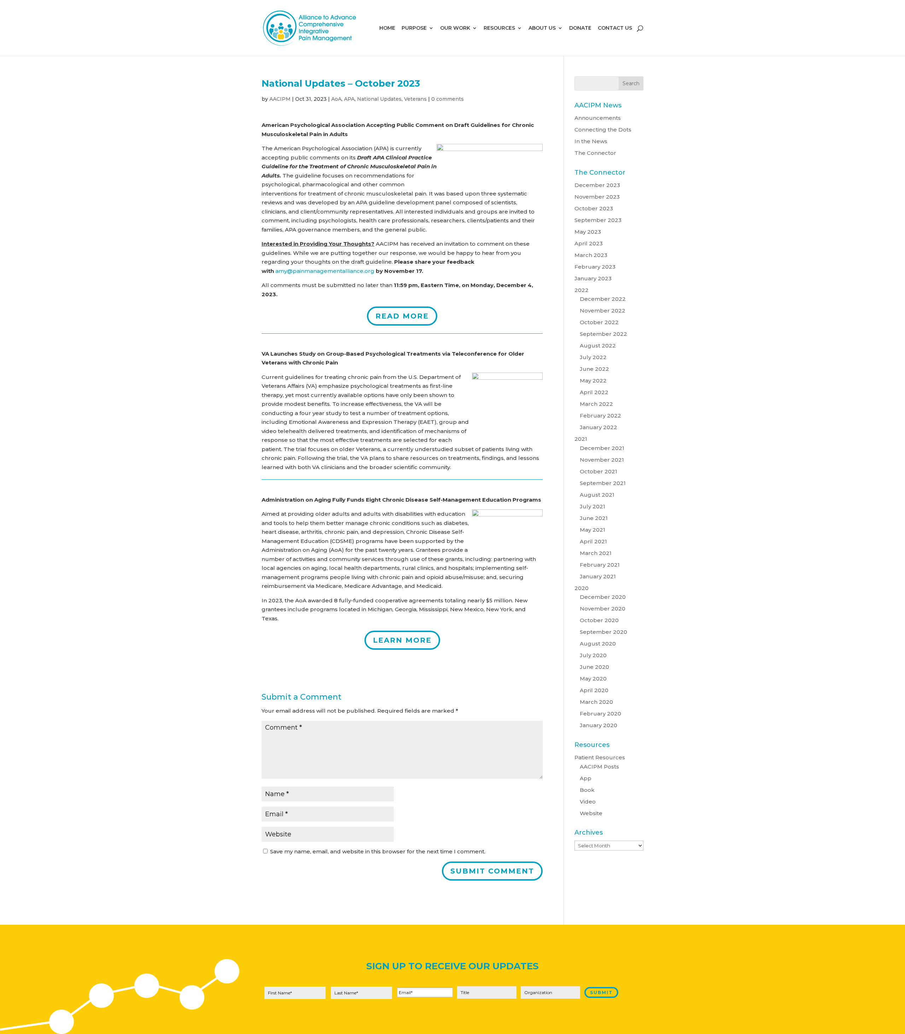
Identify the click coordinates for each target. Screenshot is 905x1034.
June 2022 (594, 369)
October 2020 (599, 620)
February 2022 (600, 415)
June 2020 (594, 667)
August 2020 (598, 643)
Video (588, 801)
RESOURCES (499, 28)
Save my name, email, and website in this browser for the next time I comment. (377, 851)
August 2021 (597, 494)
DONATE (580, 28)
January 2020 (598, 725)
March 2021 (596, 553)
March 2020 (596, 702)
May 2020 (593, 678)
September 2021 (603, 483)
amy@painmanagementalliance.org (324, 271)
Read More (402, 316)
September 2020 (603, 632)
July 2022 (593, 357)
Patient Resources (599, 757)
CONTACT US (615, 28)
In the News (590, 141)
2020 (581, 588)
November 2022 (602, 310)
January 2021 (598, 576)
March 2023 (590, 255)
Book (587, 790)
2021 (580, 439)
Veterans (415, 99)
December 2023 (597, 185)
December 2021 (602, 448)
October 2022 (599, 322)
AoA (336, 99)
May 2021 (592, 529)
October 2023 (593, 208)
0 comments (447, 99)
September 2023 (597, 220)
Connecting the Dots (602, 129)
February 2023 (594, 266)
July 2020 (593, 655)
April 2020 (594, 690)
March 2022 (596, 404)
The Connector (595, 153)
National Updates (379, 99)
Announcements (597, 118)
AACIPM (280, 99)
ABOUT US (542, 28)
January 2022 (598, 427)
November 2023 (597, 196)
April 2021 (593, 541)
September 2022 (603, 334)
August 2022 (598, 345)
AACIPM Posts (599, 766)
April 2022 (594, 392)
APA (349, 99)
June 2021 (594, 518)
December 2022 (603, 299)
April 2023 (588, 243)
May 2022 (593, 380)
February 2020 (600, 713)
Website (591, 813)
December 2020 (603, 597)
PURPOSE (414, 28)
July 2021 (592, 506)
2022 (581, 290)
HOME (387, 28)
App (585, 778)
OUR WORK (455, 28)
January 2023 (593, 278)
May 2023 (587, 231)
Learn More (402, 640)
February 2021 (600, 564)
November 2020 (602, 608)
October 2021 (598, 471)
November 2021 (602, 459)
